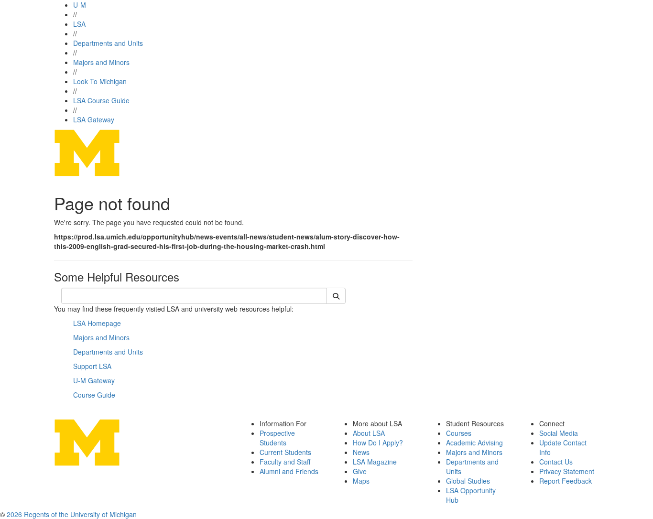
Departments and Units (108, 43)
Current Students (285, 452)
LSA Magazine (375, 461)
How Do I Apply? (378, 442)
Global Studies (468, 481)
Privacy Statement (566, 471)
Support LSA (92, 366)
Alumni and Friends (289, 471)
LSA (79, 24)
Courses (458, 433)
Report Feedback (565, 481)
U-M (79, 5)
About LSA (369, 433)
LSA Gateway (93, 119)
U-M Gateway (94, 380)
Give (360, 471)
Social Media (558, 433)
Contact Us (556, 461)
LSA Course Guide (101, 100)
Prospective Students (277, 437)
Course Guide (94, 395)
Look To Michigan (100, 81)
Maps (361, 481)
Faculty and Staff (285, 461)
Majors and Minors (101, 62)
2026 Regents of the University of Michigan (72, 514)
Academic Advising (474, 442)
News (361, 452)
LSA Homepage (97, 323)
